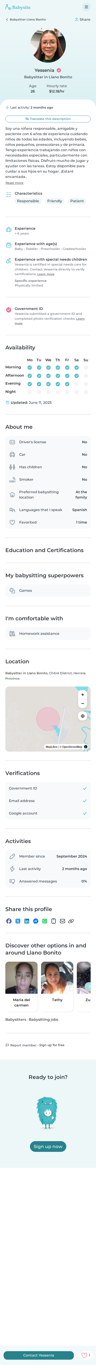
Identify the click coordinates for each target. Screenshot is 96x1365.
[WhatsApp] (44, 921)
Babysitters (15, 1019)
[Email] (62, 921)
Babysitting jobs (43, 1019)
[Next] (89, 986)
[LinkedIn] (26, 921)
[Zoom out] (82, 703)
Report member (23, 1045)
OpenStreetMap (72, 747)
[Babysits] (17, 7)
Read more (14, 183)
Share (84, 19)
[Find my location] (82, 715)
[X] (17, 921)
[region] (48, 719)
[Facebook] (9, 921)
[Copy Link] (71, 921)
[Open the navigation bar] (86, 7)
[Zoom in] (82, 694)
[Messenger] (35, 921)
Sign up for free (52, 1045)
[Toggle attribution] (85, 746)
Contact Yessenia (38, 1355)
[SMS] (53, 921)
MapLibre (52, 747)
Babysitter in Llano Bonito (48, 77)
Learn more (45, 274)
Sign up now (48, 1146)
